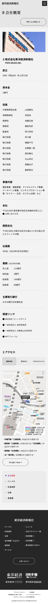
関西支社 (24, 361)
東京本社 (9, 361)
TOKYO (38, 361)
